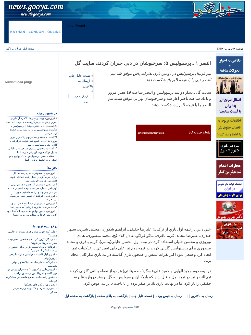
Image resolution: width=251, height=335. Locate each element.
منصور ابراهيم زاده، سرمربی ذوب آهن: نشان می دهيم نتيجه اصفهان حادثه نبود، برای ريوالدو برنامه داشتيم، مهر (32, 188)
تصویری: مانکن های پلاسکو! (39, 284)
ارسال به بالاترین (202, 296)
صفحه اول (29, 48)
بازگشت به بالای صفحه (112, 296)
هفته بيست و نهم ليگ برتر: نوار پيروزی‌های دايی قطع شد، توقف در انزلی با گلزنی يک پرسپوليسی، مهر (33, 141)
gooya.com (128, 307)
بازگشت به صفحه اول (79, 296)
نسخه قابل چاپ (79, 75)
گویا (7, 48)
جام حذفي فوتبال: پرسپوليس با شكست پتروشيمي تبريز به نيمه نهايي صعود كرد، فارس (33, 129)
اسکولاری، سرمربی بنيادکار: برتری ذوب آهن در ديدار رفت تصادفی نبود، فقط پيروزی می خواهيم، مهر (33, 176)
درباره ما (16, 48)
